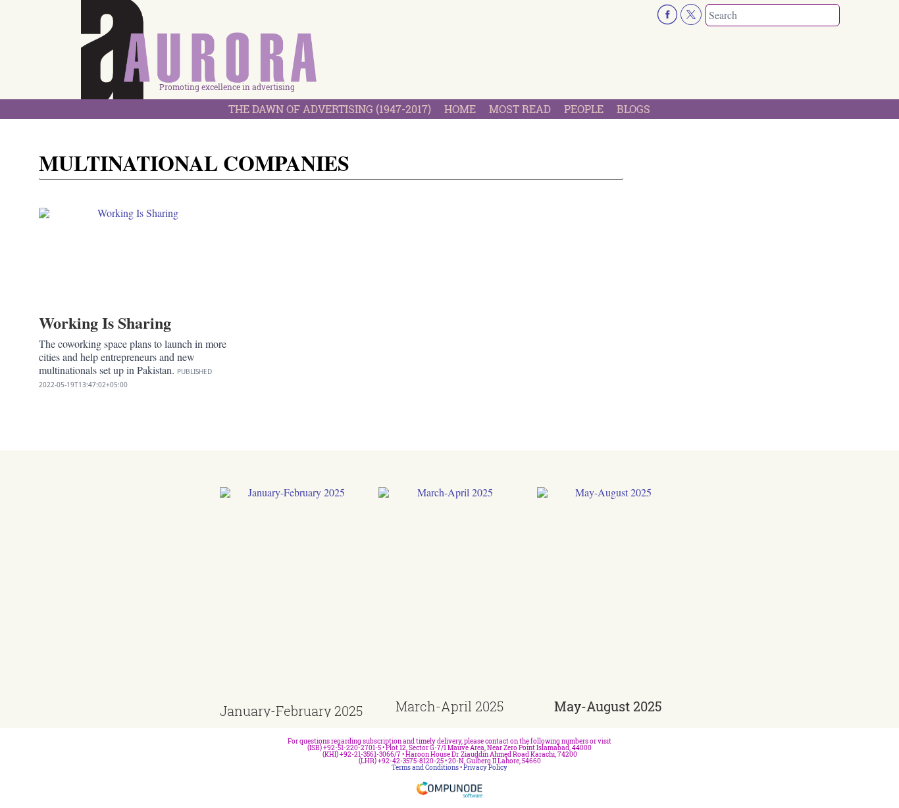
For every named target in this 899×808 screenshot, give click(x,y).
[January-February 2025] (291, 596)
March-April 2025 (449, 706)
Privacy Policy (485, 767)
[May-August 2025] (608, 593)
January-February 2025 (291, 710)
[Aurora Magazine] (199, 53)
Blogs (633, 109)
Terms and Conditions (425, 767)
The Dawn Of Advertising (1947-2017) (329, 109)
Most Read (520, 109)
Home (460, 109)
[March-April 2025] (449, 593)
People (584, 109)
